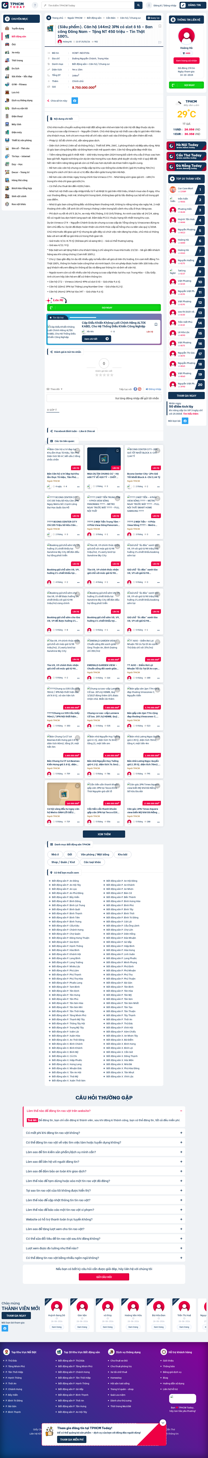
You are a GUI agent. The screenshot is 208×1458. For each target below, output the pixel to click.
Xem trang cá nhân (186, 60)
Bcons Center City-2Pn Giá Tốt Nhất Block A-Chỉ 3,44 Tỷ (143, 475)
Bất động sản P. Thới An (119, 1019)
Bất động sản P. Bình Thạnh (67, 913)
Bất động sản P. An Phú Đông (67, 893)
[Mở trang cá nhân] (173, 189)
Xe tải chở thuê (118, 1372)
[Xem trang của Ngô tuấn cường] (49, 486)
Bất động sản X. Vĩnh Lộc (119, 1076)
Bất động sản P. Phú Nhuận (121, 970)
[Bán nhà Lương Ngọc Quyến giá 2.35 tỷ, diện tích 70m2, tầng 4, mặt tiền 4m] (144, 746)
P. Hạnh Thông (14, 1377)
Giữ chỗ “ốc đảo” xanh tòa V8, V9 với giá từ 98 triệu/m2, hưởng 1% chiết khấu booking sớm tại (142, 571)
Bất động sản (94, 17)
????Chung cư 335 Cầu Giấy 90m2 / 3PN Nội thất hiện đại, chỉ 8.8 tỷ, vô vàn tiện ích (63, 714)
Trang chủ (57, 17)
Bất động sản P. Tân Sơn (119, 999)
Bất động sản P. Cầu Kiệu (65, 925)
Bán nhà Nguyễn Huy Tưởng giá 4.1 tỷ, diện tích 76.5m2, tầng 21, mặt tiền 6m (103, 762)
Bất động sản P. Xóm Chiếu (121, 1031)
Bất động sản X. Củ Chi (64, 1056)
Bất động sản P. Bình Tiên (66, 917)
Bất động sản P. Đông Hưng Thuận (70, 937)
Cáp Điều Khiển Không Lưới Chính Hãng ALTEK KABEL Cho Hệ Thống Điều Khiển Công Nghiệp (114, 324)
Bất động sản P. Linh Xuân (120, 954)
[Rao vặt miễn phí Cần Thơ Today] (186, 159)
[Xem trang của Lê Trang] (89, 678)
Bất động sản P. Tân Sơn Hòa (67, 1003)
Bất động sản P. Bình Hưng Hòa (123, 901)
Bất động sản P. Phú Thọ (119, 974)
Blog (165, 1377)
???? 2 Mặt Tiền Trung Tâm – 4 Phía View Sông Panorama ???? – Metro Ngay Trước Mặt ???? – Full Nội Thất (103, 523)
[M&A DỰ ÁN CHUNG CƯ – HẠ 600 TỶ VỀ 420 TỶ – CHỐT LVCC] (104, 458)
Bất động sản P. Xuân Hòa (66, 1035)
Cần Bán (111, 17)
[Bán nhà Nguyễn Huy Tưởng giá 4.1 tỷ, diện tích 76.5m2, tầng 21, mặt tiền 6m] (104, 746)
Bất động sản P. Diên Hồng (120, 933)
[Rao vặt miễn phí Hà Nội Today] (186, 149)
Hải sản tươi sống (120, 1383)
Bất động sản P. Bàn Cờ (119, 893)
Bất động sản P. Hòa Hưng (120, 950)
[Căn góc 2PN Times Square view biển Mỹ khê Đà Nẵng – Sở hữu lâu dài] (144, 794)
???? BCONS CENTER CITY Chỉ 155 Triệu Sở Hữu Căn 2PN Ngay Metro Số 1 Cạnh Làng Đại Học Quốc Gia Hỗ (62, 523)
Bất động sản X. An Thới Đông (68, 1039)
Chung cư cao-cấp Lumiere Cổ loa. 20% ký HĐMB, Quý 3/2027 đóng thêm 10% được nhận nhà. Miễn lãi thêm (103, 714)
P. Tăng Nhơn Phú (15, 1366)
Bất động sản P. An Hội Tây (66, 884)
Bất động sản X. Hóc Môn (120, 1060)
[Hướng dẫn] (35, 5)
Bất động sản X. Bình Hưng (121, 1043)
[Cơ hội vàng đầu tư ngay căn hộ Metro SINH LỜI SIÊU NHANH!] (64, 794)
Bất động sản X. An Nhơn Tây (122, 1035)
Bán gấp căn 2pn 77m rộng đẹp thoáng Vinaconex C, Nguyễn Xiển (142, 714)
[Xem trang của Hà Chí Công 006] (89, 726)
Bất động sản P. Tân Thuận (121, 1011)
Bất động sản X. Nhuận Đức (67, 1068)
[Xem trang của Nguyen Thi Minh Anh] (49, 773)
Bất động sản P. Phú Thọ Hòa (67, 978)
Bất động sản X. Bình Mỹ (65, 1052)
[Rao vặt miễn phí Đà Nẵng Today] (186, 170)
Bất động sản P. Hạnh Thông (67, 946)
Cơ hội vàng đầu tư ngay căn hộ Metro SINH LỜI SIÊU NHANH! (63, 810)
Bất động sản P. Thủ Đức (119, 1023)
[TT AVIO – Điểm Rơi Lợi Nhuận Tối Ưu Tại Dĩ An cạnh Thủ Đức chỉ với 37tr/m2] (144, 650)
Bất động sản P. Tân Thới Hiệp (68, 1011)
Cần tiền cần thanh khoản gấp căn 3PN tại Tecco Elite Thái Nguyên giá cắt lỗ (103, 810)
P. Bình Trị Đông (14, 1400)
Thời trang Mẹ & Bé (120, 1406)
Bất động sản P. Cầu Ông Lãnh (122, 925)
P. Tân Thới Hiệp (14, 1372)
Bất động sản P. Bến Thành (121, 897)
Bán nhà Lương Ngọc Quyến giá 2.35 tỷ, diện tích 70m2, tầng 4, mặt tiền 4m (143, 762)
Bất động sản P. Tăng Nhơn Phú (69, 1015)
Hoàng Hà (186, 48)
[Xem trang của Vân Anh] (129, 726)
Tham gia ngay (186, 395)
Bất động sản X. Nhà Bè (119, 1064)
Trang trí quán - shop (122, 1389)
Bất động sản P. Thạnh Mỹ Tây (68, 1019)
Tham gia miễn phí (71, 1439)
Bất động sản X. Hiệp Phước (67, 1060)
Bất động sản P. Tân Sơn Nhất (122, 1003)
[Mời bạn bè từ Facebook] (185, 421)
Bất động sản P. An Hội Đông (121, 880)
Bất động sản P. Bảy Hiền (65, 897)
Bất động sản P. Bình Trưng (66, 921)
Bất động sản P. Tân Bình (120, 986)
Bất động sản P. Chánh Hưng (68, 929)
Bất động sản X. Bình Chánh (67, 1043)
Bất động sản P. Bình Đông (66, 901)
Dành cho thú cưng (120, 1400)
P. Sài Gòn (11, 1406)
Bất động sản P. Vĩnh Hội (119, 1027)
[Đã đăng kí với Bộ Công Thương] (182, 1400)
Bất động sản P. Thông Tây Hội (68, 1023)
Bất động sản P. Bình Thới (120, 913)
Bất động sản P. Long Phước (121, 958)
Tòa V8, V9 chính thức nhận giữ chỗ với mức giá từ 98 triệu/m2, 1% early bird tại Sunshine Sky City (103, 571)
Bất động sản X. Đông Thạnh (122, 1056)
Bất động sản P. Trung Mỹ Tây (68, 1027)
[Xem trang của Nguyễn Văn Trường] (89, 821)
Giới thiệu (168, 1360)
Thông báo (169, 1366)
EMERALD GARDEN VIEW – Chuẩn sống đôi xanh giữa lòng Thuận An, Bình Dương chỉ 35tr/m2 (102, 666)
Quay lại (153, 18)
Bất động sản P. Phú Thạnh (66, 974)
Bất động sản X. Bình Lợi (119, 1047)
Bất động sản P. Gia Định (65, 941)
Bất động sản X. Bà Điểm (119, 1039)
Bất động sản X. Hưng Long (67, 1064)
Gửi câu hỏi (104, 1277)
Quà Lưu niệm (117, 1394)
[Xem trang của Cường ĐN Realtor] (129, 821)
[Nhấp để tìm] (138, 5)
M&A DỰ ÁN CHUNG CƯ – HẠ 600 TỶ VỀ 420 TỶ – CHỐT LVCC (103, 475)
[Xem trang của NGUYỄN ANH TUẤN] (89, 534)
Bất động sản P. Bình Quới (66, 909)
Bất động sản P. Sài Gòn (119, 982)
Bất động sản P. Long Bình (66, 958)
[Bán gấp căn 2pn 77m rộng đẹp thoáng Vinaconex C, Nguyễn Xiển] (144, 698)
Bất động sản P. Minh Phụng (121, 962)
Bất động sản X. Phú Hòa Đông (122, 1068)
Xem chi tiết (90, 338)
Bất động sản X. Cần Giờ (119, 1052)
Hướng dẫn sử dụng (173, 1383)
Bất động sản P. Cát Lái (119, 921)
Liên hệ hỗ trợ (170, 1389)
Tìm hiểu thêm (190, 413)
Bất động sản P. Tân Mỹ (119, 994)
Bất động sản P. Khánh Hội (66, 954)
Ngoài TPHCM (75, 17)
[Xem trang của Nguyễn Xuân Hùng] (89, 773)
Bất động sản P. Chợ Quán (66, 933)
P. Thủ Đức (11, 1360)
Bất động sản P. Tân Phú (65, 999)
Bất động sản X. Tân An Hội (66, 1072)
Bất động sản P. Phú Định (120, 966)
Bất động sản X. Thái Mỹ (65, 1076)
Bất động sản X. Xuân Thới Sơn (68, 1080)
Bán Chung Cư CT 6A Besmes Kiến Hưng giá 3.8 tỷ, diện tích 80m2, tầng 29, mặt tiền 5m (63, 762)
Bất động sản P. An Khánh (120, 884)
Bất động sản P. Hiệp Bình (120, 946)
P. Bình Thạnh (13, 1411)
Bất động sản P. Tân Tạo (119, 1007)
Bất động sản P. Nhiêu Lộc (66, 966)
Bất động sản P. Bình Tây (119, 909)
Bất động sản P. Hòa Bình (65, 950)
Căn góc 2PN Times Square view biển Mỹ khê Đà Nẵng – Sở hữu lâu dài (143, 810)
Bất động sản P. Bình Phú (120, 905)
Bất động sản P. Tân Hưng (66, 994)
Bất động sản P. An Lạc (64, 888)
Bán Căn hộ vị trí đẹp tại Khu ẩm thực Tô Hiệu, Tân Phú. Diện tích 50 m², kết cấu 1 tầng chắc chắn (63, 475)
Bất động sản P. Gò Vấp (119, 941)
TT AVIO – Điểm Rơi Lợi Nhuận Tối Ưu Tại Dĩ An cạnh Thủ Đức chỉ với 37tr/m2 (143, 666)
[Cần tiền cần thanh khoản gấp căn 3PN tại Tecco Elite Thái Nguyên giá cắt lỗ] (104, 794)
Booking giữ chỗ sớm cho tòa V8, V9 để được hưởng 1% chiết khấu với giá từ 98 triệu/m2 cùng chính (63, 618)
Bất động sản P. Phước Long (67, 982)
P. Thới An (11, 1383)
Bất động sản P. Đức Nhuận (121, 937)
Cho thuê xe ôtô (119, 1360)
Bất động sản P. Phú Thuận (121, 978)
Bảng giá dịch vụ (172, 1372)
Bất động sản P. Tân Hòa (119, 990)
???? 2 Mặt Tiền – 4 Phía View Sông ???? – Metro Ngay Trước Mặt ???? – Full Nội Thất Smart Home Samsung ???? (143, 523)
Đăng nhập (154, 389)
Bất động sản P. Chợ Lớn (119, 929)
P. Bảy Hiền (12, 1394)
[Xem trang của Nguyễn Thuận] (129, 486)
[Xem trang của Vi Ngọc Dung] (49, 582)
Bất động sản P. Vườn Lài (65, 1031)
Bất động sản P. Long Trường (67, 962)
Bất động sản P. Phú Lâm (65, 970)
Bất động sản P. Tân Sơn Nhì (67, 1007)
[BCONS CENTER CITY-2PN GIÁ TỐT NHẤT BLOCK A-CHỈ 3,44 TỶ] (144, 458)
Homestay (116, 1377)
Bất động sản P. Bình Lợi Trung (68, 905)
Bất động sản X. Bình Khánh (67, 1047)
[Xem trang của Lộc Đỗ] (89, 486)
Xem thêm (104, 834)
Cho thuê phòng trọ (121, 1366)
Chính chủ (77, 81)
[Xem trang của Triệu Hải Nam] (49, 726)
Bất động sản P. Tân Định (65, 990)
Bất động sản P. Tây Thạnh (121, 1015)
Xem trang (56, 1326)
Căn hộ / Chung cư (130, 17)
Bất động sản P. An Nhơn (119, 888)
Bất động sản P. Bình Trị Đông (122, 917)
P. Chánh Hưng (14, 1389)
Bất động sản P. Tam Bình (66, 986)
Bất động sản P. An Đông (65, 880)
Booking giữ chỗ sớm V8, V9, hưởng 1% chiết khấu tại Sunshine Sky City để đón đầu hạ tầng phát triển (63, 571)
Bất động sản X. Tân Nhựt (120, 1072)
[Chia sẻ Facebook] (75, 100)
